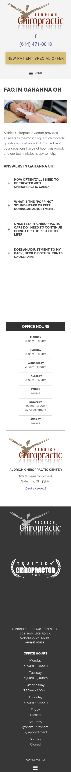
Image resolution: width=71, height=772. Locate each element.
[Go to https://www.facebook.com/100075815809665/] (35, 36)
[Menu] (35, 768)
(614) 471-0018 (35, 44)
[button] (35, 58)
